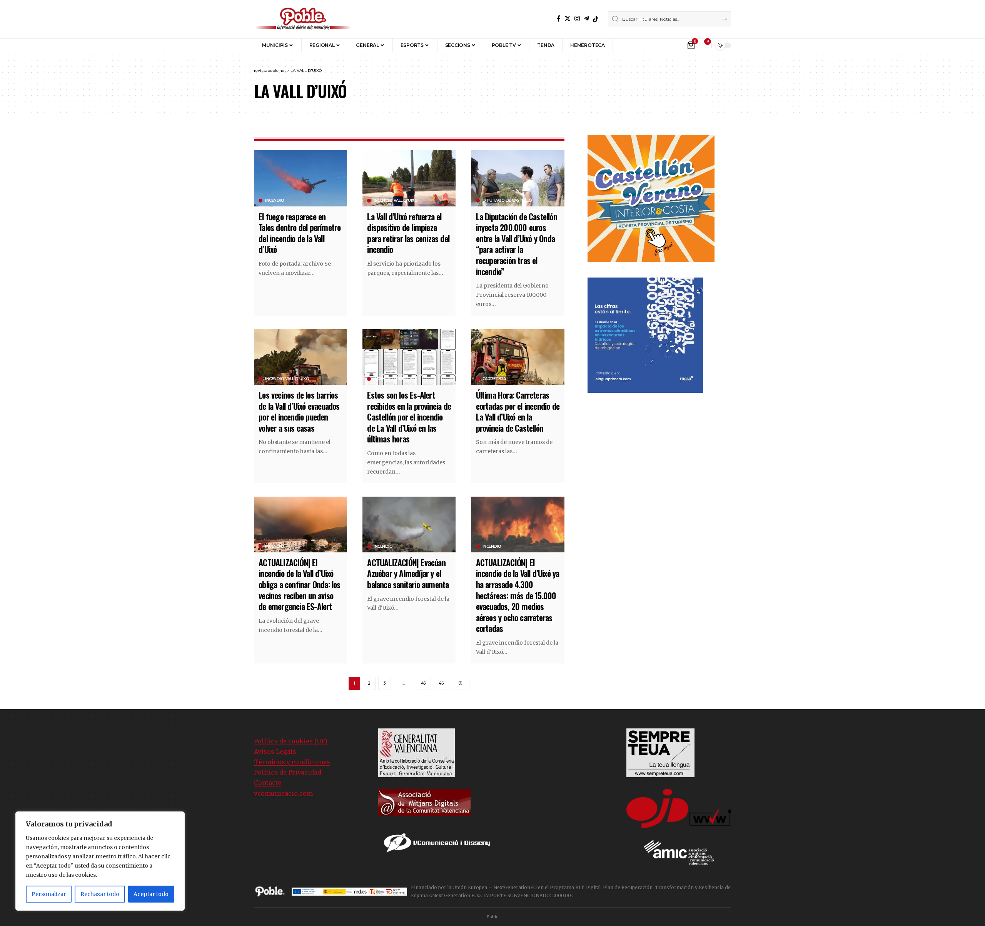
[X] (568, 18)
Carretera (494, 379)
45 (423, 683)
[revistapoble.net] (303, 19)
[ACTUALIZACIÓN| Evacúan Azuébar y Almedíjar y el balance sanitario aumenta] (409, 524)
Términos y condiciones (292, 762)
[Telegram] (586, 18)
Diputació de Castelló (507, 201)
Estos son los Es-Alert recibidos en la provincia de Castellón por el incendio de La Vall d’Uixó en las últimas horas (409, 417)
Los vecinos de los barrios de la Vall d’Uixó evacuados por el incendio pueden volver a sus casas (299, 411)
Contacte (267, 782)
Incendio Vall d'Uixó (395, 201)
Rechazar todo (99, 894)
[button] (624, 45)
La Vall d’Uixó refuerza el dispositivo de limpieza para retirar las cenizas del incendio (408, 233)
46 (441, 683)
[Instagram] (577, 18)
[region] (100, 861)
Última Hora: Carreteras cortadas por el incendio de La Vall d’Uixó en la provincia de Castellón (517, 411)
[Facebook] (559, 18)
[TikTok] (595, 19)
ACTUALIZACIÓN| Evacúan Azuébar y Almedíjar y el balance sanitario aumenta (408, 573)
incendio (274, 201)
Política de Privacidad (287, 772)
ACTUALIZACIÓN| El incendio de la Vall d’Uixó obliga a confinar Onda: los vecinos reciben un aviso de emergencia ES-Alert (299, 584)
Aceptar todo (151, 894)
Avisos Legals (275, 751)
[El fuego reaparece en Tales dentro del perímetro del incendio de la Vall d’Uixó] (300, 178)
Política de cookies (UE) (290, 741)
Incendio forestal (394, 379)
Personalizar (49, 894)
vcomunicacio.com (283, 793)
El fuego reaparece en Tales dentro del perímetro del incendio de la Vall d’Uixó (300, 233)
